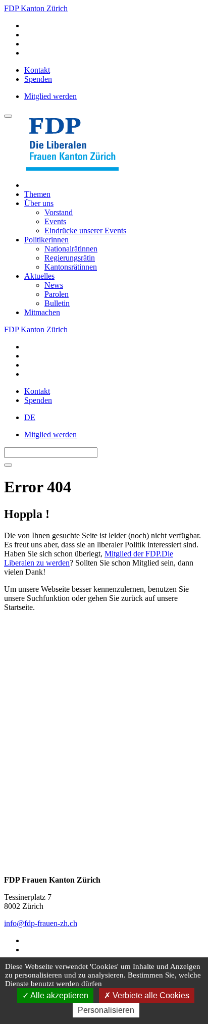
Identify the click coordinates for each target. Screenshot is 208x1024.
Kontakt (37, 70)
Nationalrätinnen (70, 248)
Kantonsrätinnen (70, 267)
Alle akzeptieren (58, 995)
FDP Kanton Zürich (36, 8)
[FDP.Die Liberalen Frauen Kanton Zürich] (72, 168)
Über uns (39, 203)
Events (55, 221)
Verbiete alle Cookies (150, 995)
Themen (37, 194)
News (53, 285)
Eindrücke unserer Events (85, 230)
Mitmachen (42, 312)
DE (29, 417)
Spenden (38, 79)
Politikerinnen (46, 239)
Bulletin (57, 303)
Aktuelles (39, 276)
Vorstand (58, 212)
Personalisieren (106, 1010)
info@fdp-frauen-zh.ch (40, 923)
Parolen (56, 294)
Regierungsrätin (69, 257)
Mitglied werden (50, 96)
